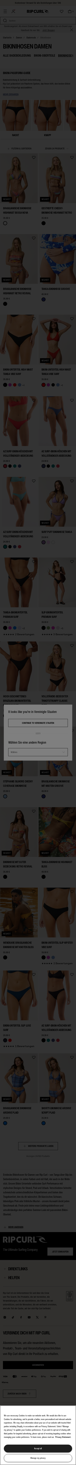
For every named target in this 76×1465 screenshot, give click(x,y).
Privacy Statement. (63, 1437)
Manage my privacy (38, 1458)
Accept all (38, 1448)
